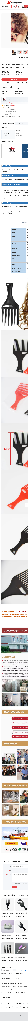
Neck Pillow (17, 978)
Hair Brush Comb (18, 1003)
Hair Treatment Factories (22, 1000)
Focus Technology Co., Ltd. (18, 1015)
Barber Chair (18, 976)
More (2, 1010)
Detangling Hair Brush (8, 993)
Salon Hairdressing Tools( (7, 973)
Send (14, 887)
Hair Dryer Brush (6, 1007)
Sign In (3, 116)
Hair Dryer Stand (5, 976)
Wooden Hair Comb (20, 993)
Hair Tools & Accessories (22, 10)
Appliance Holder (19, 973)
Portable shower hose (6, 978)
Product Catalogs (22, 970)
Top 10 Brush (16, 1007)
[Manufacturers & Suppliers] (14, 2)
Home (2, 10)
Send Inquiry (14, 79)
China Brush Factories (8, 1000)
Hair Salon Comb (6, 1003)
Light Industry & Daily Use (11, 10)
